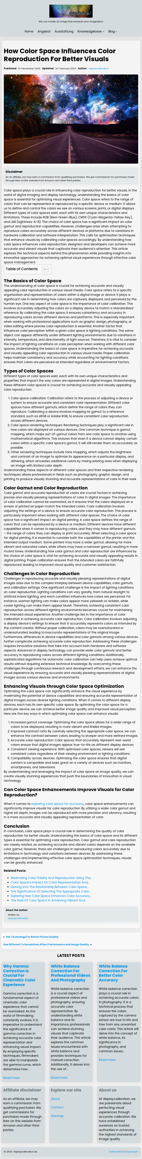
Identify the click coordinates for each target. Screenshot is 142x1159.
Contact (57, 1107)
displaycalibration (98, 68)
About (55, 1099)
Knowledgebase (90, 31)
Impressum (131, 1151)
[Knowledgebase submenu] (103, 31)
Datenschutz (116, 1151)
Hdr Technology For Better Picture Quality (32, 937)
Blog (111, 31)
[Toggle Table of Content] (43, 269)
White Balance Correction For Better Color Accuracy (113, 973)
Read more (11, 1078)
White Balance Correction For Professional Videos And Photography (70, 973)
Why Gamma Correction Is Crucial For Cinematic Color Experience (19, 975)
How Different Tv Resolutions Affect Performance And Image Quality (46, 944)
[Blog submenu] (116, 31)
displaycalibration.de (25, 1151)
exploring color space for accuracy (57, 804)
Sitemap (57, 1116)
